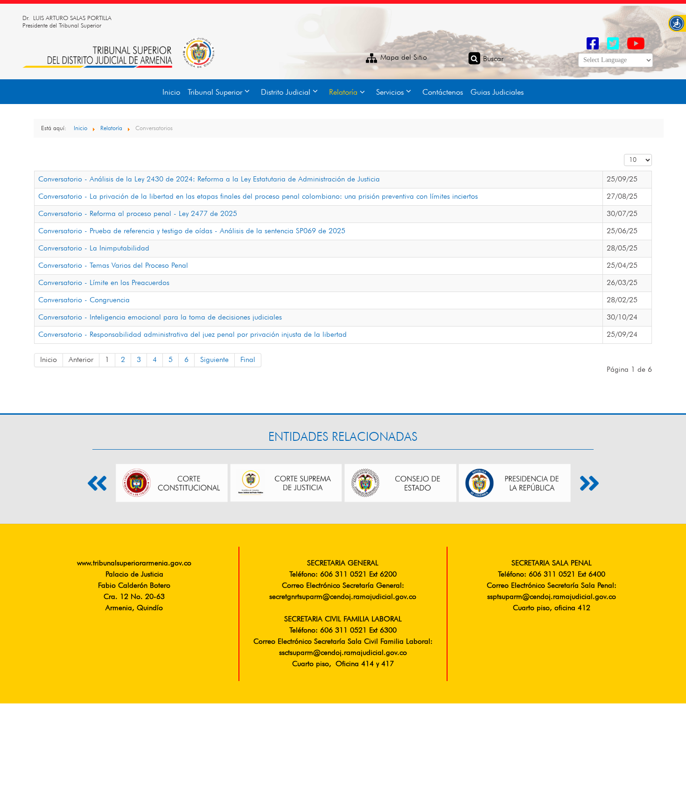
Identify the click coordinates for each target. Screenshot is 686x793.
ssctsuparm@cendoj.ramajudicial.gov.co (343, 653)
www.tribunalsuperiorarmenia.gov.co (134, 563)
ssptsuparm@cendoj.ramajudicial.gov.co (551, 597)
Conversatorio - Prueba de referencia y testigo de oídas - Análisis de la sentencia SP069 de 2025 (191, 231)
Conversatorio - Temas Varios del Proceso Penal (113, 266)
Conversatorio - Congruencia (84, 300)
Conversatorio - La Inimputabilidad (93, 248)
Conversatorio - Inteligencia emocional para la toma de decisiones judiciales (160, 317)
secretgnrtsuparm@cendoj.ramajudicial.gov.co (342, 597)
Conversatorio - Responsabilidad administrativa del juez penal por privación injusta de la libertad (192, 335)
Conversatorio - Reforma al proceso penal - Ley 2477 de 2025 (137, 214)
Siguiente (214, 360)
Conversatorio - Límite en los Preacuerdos (103, 283)
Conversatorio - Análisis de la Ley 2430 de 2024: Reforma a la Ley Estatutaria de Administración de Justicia (209, 179)
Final (247, 360)
